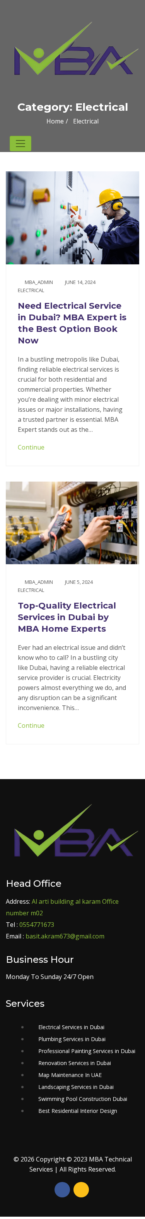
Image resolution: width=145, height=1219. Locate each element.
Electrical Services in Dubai (71, 1027)
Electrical (31, 290)
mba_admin (39, 282)
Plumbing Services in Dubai (72, 1039)
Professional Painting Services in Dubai (86, 1051)
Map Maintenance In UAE (70, 1075)
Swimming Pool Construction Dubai (82, 1098)
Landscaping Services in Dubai (76, 1087)
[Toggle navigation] (20, 143)
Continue (32, 447)
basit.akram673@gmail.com (65, 936)
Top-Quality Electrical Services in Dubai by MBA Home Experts (67, 617)
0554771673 (36, 924)
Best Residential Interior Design (77, 1110)
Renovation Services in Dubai (74, 1063)
